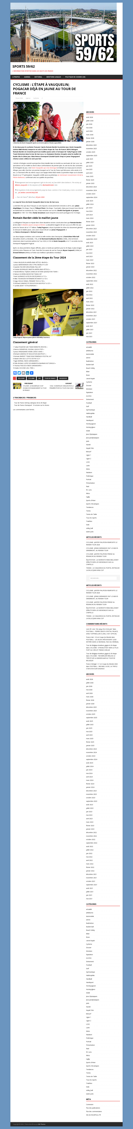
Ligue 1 (88, 455)
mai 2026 (89, 128)
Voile (87, 525)
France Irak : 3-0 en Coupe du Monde (98, 637)
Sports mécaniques (92, 504)
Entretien (89, 389)
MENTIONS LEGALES (53, 77)
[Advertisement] (103, 95)
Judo (87, 441)
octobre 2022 (90, 277)
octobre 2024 (90, 194)
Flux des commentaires (94, 1111)
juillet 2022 (89, 288)
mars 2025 (89, 176)
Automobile (90, 354)
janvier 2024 (90, 225)
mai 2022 (89, 295)
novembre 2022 (91, 274)
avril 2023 (89, 256)
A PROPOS (16, 77)
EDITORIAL (38, 77)
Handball (89, 417)
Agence (28, 98)
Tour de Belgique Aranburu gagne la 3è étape (101, 645)
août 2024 (89, 201)
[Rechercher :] (103, 578)
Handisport (90, 420)
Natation (89, 472)
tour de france (50, 378)
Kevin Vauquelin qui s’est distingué (44, 168)
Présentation (90, 483)
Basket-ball (90, 365)
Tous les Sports (91, 518)
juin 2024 (89, 208)
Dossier (88, 385)
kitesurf (88, 452)
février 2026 (90, 138)
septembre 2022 (91, 281)
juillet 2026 (89, 121)
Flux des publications (93, 1108)
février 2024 (90, 222)
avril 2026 (89, 131)
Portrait (88, 479)
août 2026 (89, 117)
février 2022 (90, 305)
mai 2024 (89, 211)
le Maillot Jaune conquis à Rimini (33, 225)
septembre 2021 (91, 323)
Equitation (89, 392)
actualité (89, 347)
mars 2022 (89, 302)
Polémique (89, 476)
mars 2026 (89, 135)
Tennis (88, 511)
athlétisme (89, 351)
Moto (88, 469)
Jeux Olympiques (91, 434)
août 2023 (89, 243)
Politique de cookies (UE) (75, 77)
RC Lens (89, 490)
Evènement (90, 399)
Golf (87, 406)
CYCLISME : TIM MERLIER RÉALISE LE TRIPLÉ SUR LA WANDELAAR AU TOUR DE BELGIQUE (100, 658)
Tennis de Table (91, 514)
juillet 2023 (89, 246)
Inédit (88, 431)
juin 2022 (89, 291)
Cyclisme (36, 98)
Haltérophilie (90, 413)
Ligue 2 (88, 459)
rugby (88, 497)
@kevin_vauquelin (21, 185)
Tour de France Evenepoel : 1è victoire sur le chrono (31, 405)
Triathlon (89, 521)
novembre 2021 (91, 316)
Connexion (89, 1104)
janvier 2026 (90, 142)
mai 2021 (89, 336)
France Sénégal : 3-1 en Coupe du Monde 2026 (102, 664)
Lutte (88, 466)
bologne (21, 378)
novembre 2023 (91, 232)
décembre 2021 (91, 312)
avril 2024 (89, 215)
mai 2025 (89, 169)
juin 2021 (89, 333)
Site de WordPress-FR (93, 1115)
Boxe (88, 375)
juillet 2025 (89, 162)
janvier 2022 (90, 309)
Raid (87, 486)
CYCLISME (31, 378)
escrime (88, 396)
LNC (39, 378)
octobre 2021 (90, 319)
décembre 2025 (91, 145)
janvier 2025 (90, 183)
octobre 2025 (90, 152)
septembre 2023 (91, 239)
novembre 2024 (91, 190)
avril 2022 (89, 298)
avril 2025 (89, 173)
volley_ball (89, 528)
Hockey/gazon (91, 424)
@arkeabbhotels (48, 185)
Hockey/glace (90, 427)
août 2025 (89, 159)
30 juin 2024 (19, 98)
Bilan (87, 372)
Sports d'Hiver (90, 500)
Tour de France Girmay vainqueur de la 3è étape (30, 403)
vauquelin (63, 378)
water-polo (90, 532)
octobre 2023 (90, 236)
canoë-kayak (90, 378)
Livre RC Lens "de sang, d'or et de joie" (99, 629)
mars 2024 (89, 218)
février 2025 (90, 180)
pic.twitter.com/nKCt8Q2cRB (28, 192)
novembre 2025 (91, 149)
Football (89, 403)
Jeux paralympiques (92, 438)
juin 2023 (89, 249)
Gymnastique (90, 410)
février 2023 (90, 263)
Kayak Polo (90, 448)
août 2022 (89, 284)
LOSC (88, 462)
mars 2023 (89, 260)
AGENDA (27, 77)
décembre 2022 (91, 270)
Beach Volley (90, 368)
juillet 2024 (89, 204)
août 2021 (89, 326)
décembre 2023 (91, 229)
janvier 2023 (90, 267)
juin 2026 (89, 124)
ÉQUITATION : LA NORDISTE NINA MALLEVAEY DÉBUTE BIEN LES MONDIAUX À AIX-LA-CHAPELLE (102, 562)
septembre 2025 (91, 155)
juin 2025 (89, 166)
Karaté (88, 445)
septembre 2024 (91, 197)
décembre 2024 (91, 187)
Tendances (90, 507)
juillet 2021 (89, 329)
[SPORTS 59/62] (63, 61)
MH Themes (41, 1124)
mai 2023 (89, 253)
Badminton (90, 361)
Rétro (88, 493)
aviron (88, 358)
